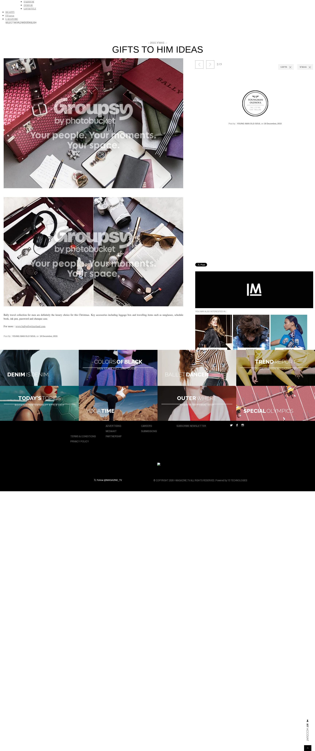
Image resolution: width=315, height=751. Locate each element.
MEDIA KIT (111, 431)
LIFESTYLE (30, 8)
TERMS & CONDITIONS (83, 436)
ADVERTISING (113, 426)
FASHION (29, 1)
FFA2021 (9, 15)
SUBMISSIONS (149, 431)
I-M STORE (11, 18)
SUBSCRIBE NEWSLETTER (191, 426)
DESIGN (28, 5)
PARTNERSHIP (114, 436)
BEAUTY (10, 11)
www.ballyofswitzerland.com (30, 326)
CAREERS (146, 426)
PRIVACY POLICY (79, 441)
